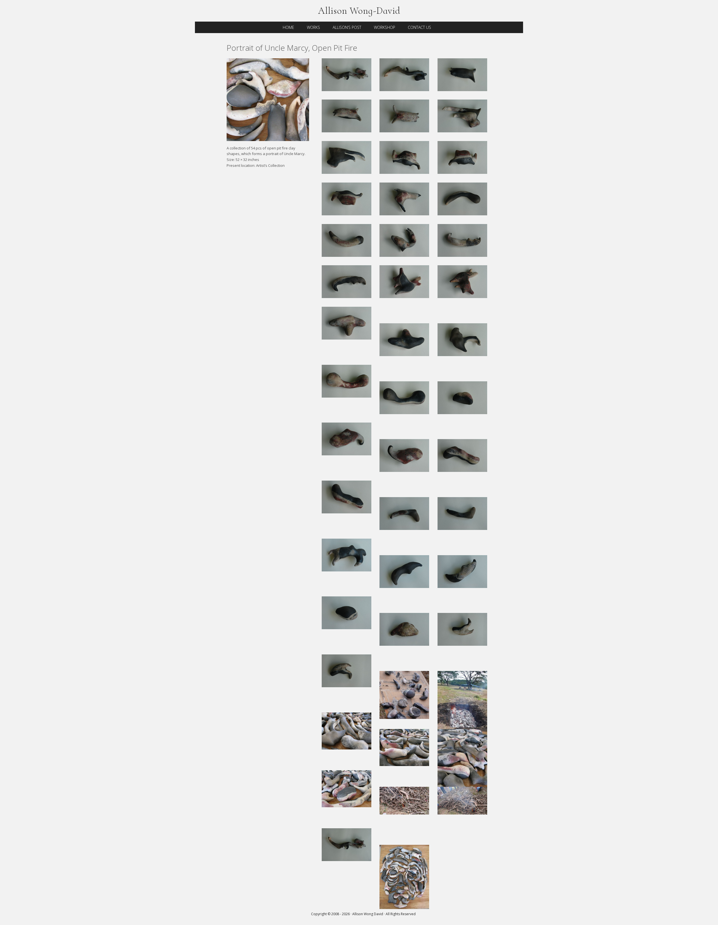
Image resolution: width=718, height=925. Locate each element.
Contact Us (419, 27)
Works (313, 27)
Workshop (384, 27)
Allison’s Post (347, 27)
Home (288, 27)
